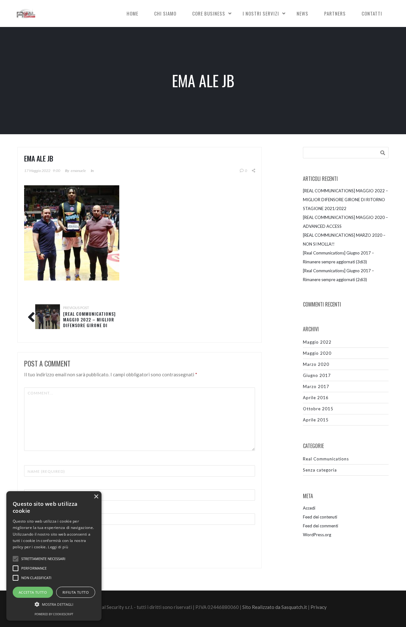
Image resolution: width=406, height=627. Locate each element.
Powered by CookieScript (54, 614)
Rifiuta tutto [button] (75, 592)
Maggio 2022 (317, 342)
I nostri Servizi (261, 13)
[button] (54, 604)
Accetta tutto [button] (33, 592)
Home (132, 13)
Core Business (208, 13)
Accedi (309, 508)
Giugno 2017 (317, 375)
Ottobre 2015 (318, 408)
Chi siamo (165, 13)
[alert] (54, 556)
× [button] (96, 496)
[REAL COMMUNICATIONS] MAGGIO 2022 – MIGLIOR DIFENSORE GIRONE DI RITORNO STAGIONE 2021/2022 (89, 325)
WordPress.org (317, 534)
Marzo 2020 (316, 364)
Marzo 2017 (316, 386)
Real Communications (326, 458)
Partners (335, 13)
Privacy (319, 607)
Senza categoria (320, 469)
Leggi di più (58, 546)
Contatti (372, 13)
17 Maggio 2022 (37, 170)
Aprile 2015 (316, 419)
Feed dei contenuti (320, 516)
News (302, 13)
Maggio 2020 (317, 353)
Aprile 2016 (316, 397)
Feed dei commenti (320, 525)
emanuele (78, 170)
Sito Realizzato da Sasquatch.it (274, 607)
